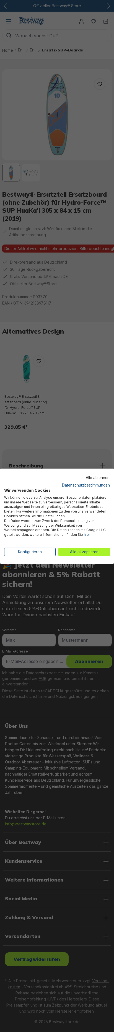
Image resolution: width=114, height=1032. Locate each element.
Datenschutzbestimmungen (86, 485)
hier (87, 534)
